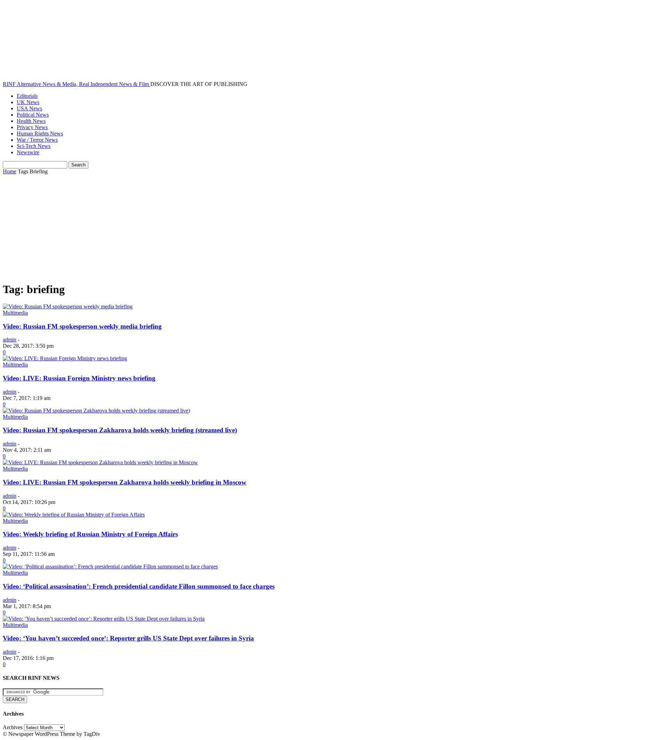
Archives (13, 727)
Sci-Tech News (33, 146)
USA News (29, 108)
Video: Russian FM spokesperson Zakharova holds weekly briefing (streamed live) (120, 430)
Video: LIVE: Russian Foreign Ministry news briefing (79, 378)
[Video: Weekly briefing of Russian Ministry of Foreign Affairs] (74, 515)
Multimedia (15, 313)
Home (9, 171)
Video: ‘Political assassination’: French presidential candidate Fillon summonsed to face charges (139, 586)
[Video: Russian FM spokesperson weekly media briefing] (68, 306)
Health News (31, 121)
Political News (33, 115)
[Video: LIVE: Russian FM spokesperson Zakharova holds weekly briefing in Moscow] (100, 462)
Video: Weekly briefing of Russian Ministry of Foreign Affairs (90, 534)
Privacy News (32, 127)
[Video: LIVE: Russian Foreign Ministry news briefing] (65, 358)
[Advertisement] (334, 227)
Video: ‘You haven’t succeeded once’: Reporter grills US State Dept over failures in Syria (128, 638)
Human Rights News (40, 133)
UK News (28, 102)
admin (9, 340)
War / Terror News (37, 140)
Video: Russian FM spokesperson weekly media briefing (82, 326)
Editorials (27, 96)
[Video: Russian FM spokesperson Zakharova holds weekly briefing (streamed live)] (96, 411)
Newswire (28, 152)
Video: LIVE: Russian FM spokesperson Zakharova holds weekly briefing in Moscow (124, 482)
